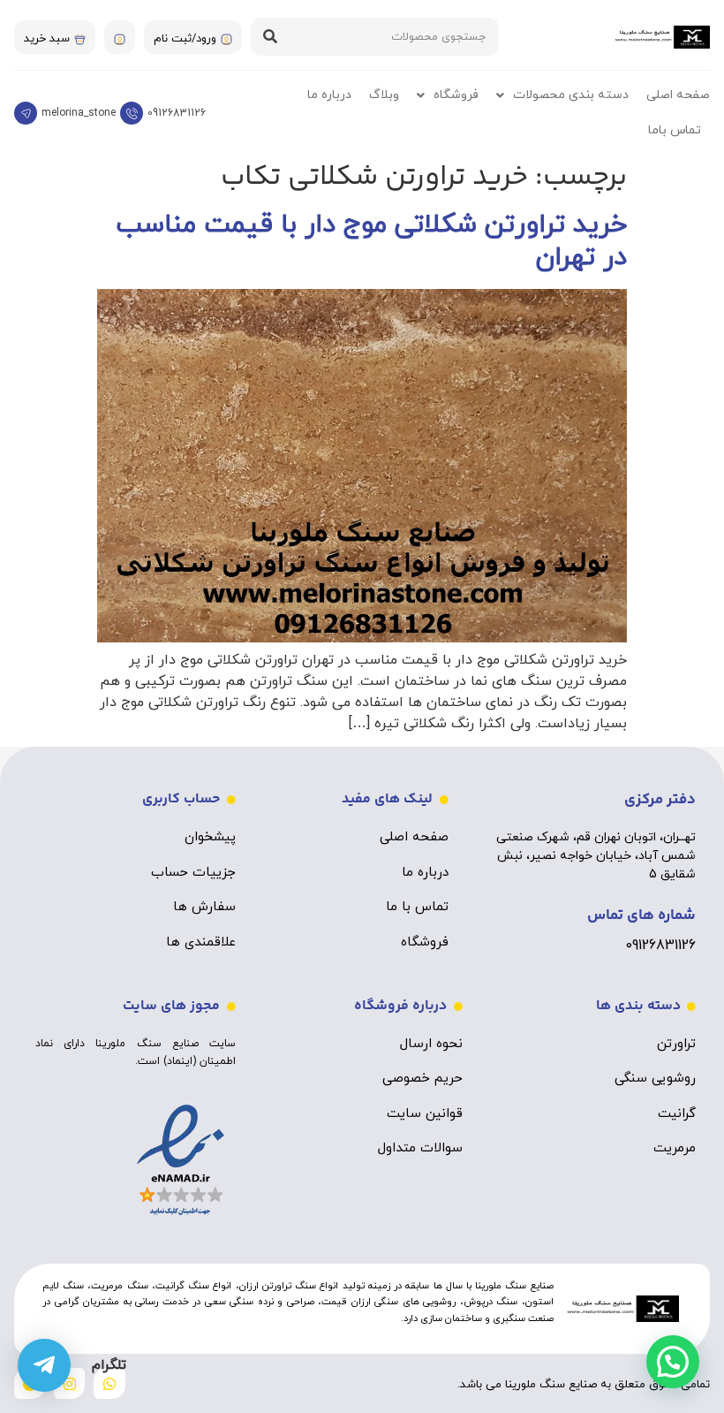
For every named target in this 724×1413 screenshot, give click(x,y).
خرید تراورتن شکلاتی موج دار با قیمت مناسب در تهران (371, 241)
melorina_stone (78, 113)
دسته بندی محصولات (571, 95)
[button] (672, 1361)
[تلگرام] (44, 1365)
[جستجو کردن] (270, 37)
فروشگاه (456, 95)
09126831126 (176, 113)
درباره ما (329, 95)
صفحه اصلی (678, 95)
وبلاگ (384, 95)
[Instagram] (69, 1383)
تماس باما (674, 130)
